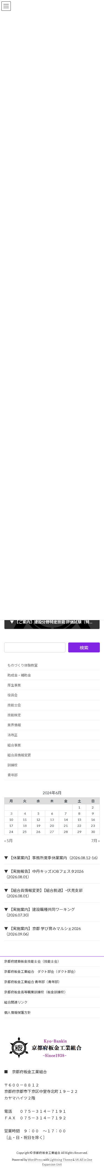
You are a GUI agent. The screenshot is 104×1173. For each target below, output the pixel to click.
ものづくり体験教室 (22, 665)
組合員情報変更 (19, 755)
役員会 (12, 695)
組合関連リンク (15, 1002)
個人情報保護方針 (17, 1012)
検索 (84, 647)
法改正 (12, 735)
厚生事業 (14, 685)
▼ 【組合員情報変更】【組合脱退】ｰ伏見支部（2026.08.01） (43, 893)
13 (52, 819)
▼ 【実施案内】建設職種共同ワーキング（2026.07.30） (39, 912)
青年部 (12, 775)
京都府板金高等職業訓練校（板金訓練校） (35, 992)
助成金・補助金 (19, 675)
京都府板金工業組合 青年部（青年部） (32, 982)
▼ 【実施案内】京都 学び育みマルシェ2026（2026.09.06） (42, 931)
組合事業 (14, 745)
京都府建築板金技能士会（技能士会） (32, 961)
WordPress (35, 1159)
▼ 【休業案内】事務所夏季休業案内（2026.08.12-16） (52, 857)
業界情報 (14, 725)
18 (25, 826)
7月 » (95, 840)
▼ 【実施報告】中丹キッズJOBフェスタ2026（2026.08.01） (43, 874)
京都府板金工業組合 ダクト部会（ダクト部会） (40, 972)
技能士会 (14, 705)
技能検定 (14, 715)
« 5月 (8, 840)
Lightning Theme (61, 1159)
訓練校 (12, 765)
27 (52, 832)
